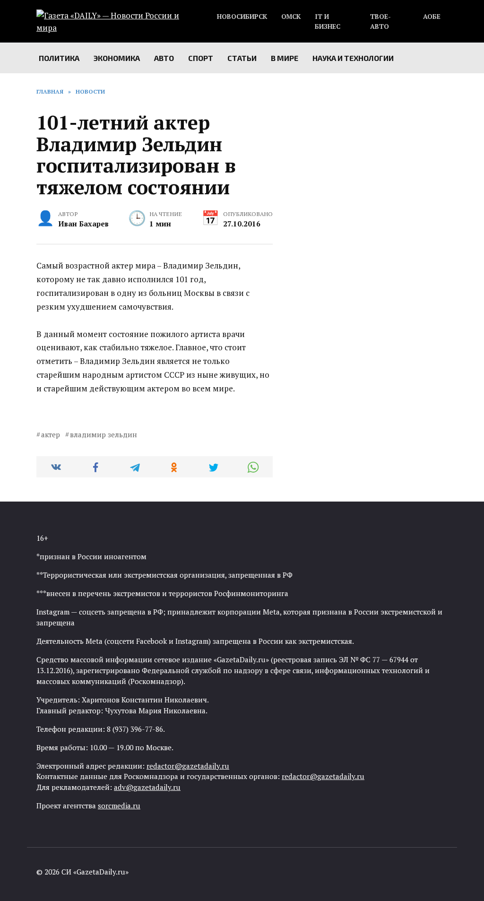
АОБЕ (432, 16)
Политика (59, 57)
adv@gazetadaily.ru (147, 787)
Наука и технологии (353, 57)
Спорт (200, 57)
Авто (164, 57)
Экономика (117, 57)
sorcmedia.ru (119, 805)
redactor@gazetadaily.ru (188, 766)
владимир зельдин (103, 434)
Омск (291, 16)
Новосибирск (242, 16)
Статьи (242, 57)
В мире (284, 57)
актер (50, 434)
